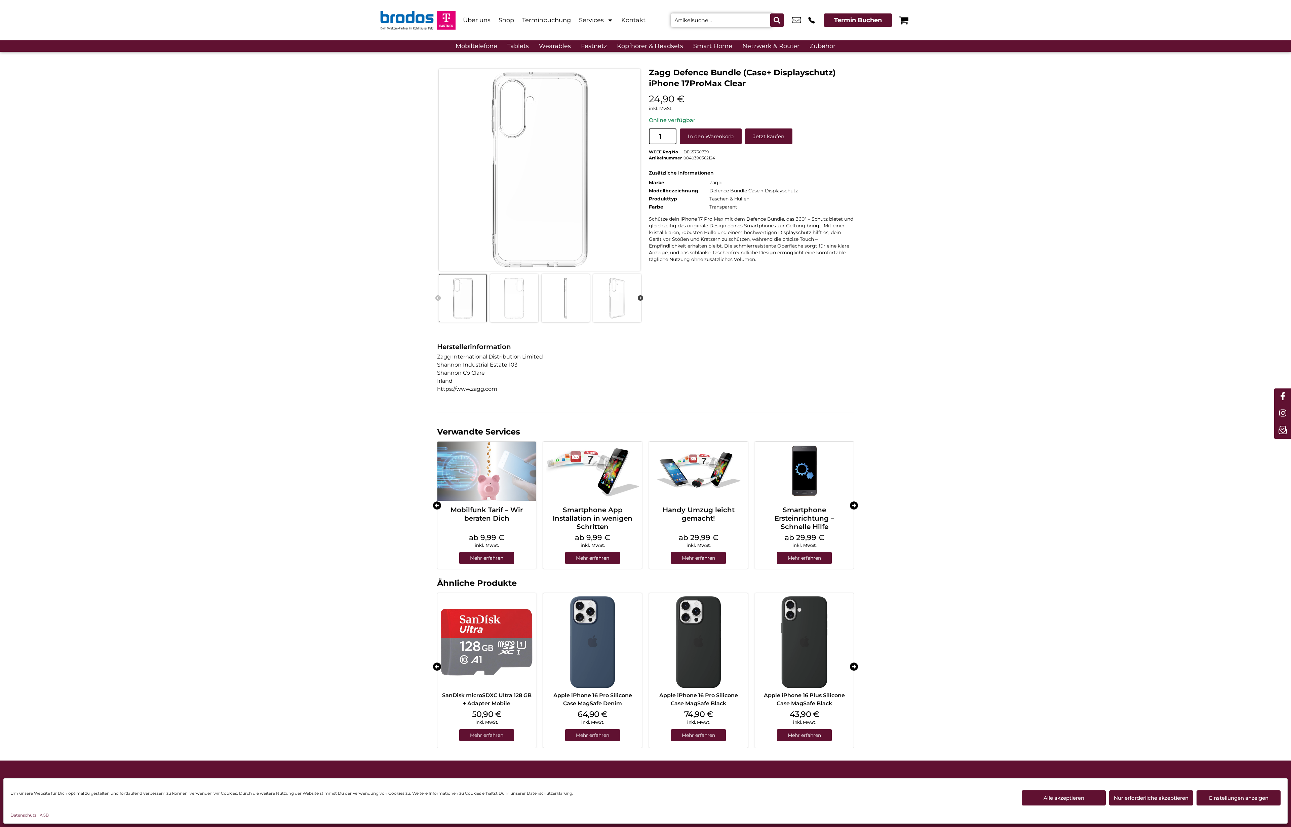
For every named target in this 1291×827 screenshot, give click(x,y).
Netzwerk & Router (770, 46)
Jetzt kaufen (768, 136)
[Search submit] (777, 20)
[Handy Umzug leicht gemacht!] (698, 471)
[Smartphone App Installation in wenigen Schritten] (592, 471)
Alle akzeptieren (1064, 798)
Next (640, 298)
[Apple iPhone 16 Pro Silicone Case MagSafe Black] (698, 642)
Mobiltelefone (476, 46)
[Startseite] (407, 20)
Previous (438, 298)
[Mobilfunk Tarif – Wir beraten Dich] (486, 471)
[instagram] (1282, 413)
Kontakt (633, 20)
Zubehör (822, 46)
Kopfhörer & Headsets (650, 46)
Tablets (518, 46)
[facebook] (1282, 396)
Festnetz (594, 46)
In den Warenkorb (711, 136)
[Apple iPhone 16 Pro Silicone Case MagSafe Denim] (592, 642)
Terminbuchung (546, 20)
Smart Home (712, 46)
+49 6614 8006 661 (812, 20)
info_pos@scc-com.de (796, 20)
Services (591, 20)
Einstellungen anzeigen (1238, 798)
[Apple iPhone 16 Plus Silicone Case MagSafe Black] (804, 642)
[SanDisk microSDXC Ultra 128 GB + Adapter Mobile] (487, 642)
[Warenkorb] (904, 20)
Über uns (477, 20)
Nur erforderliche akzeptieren (1151, 798)
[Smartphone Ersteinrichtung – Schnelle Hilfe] (804, 471)
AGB (44, 815)
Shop (506, 20)
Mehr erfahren (486, 558)
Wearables (555, 46)
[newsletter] (1282, 430)
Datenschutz (23, 815)
